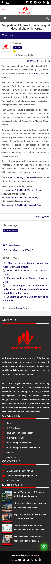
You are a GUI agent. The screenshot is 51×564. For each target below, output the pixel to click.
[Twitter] (31, 2)
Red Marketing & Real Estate (23, 177)
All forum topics (12, 245)
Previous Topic (12, 250)
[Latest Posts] (7, 495)
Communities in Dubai (16, 438)
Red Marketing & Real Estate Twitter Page (20, 197)
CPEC (36, 73)
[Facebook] (27, 2)
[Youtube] (47, 2)
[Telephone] (3, 2)
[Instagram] (39, 2)
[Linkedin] (35, 2)
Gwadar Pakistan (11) (24, 308)
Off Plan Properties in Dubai (18, 443)
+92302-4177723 (14, 480)
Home (9, 423)
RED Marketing (18, 555)
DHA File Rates (13, 428)
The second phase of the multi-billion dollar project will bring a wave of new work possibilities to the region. (25, 289)
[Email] (7, 2)
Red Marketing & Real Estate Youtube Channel (22, 190)
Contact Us (11, 457)
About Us (10, 452)
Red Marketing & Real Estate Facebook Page (21, 205)
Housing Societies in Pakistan (19, 433)
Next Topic (27, 250)
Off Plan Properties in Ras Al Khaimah (23, 447)
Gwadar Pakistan (11, 230)
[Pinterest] (43, 2)
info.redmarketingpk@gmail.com (22, 476)
